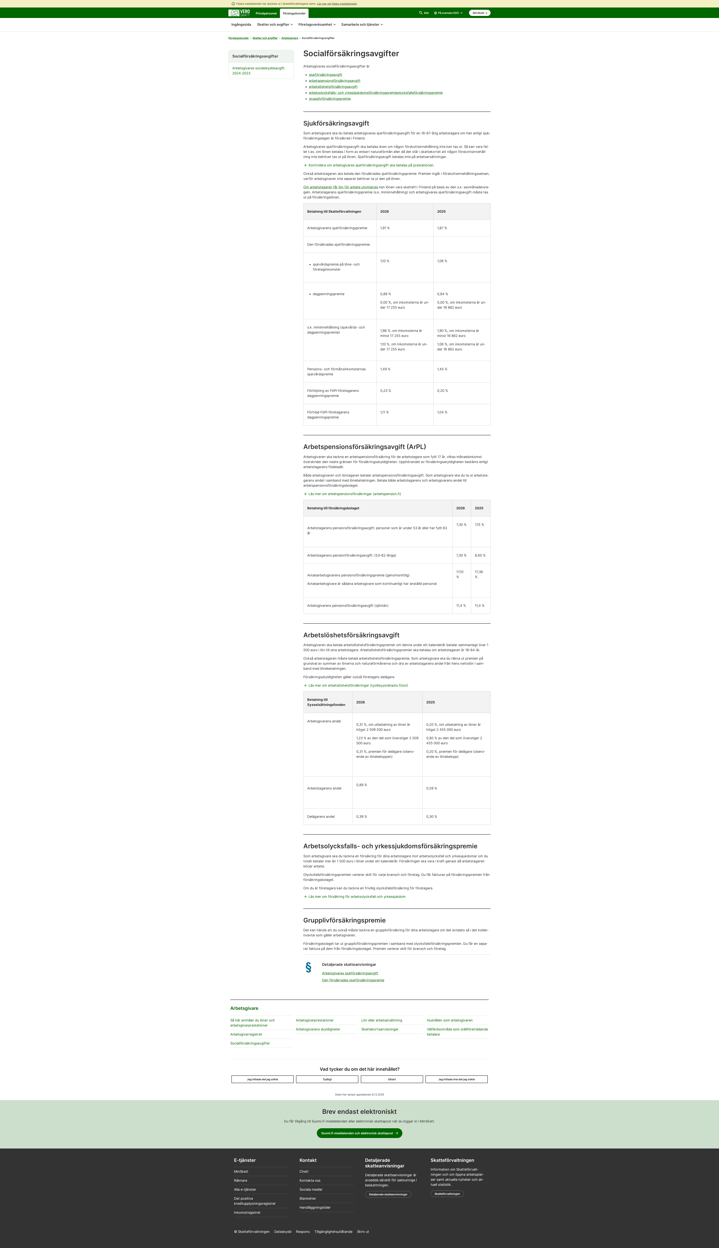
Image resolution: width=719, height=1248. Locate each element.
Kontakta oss (310, 1180)
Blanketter (308, 1198)
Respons (303, 1232)
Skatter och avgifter (265, 38)
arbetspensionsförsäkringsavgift (334, 81)
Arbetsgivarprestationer (315, 1020)
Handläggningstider (315, 1207)
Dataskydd (282, 1232)
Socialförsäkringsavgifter (250, 1043)
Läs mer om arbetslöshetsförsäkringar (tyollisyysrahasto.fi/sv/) (358, 685)
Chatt (304, 1171)
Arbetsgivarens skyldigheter (318, 1029)
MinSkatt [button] (479, 12)
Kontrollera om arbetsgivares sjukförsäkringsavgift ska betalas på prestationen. (371, 165)
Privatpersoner (266, 13)
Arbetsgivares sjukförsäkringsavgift (350, 973)
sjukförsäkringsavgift (325, 75)
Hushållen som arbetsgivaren (450, 1020)
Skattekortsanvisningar (379, 1029)
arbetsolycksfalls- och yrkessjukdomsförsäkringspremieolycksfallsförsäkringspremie (376, 93)
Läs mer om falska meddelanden (337, 3)
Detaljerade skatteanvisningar (388, 1194)
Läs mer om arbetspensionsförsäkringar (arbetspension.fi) (355, 494)
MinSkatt (241, 1171)
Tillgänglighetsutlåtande (333, 1232)
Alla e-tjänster (245, 1189)
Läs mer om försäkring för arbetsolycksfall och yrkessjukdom (357, 897)
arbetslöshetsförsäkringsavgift (333, 87)
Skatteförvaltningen (447, 1193)
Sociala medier (311, 1189)
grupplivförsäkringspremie (330, 99)
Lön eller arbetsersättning (381, 1020)
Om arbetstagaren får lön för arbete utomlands (340, 187)
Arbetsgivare (289, 38)
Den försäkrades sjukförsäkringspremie (353, 980)
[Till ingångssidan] (239, 13)
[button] (274, 24)
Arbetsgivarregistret (246, 1034)
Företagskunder (294, 13)
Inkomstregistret (247, 1212)
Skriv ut (363, 1232)
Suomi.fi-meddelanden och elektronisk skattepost (357, 1133)
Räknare (240, 1180)
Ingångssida (239, 24)
